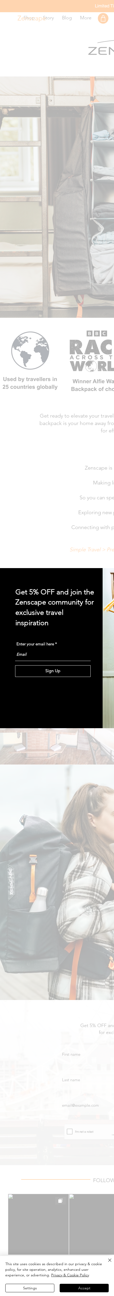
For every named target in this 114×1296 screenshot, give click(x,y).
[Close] (106, 1263)
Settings (30, 1288)
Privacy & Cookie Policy (70, 1275)
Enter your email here (35, 644)
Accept (84, 1288)
